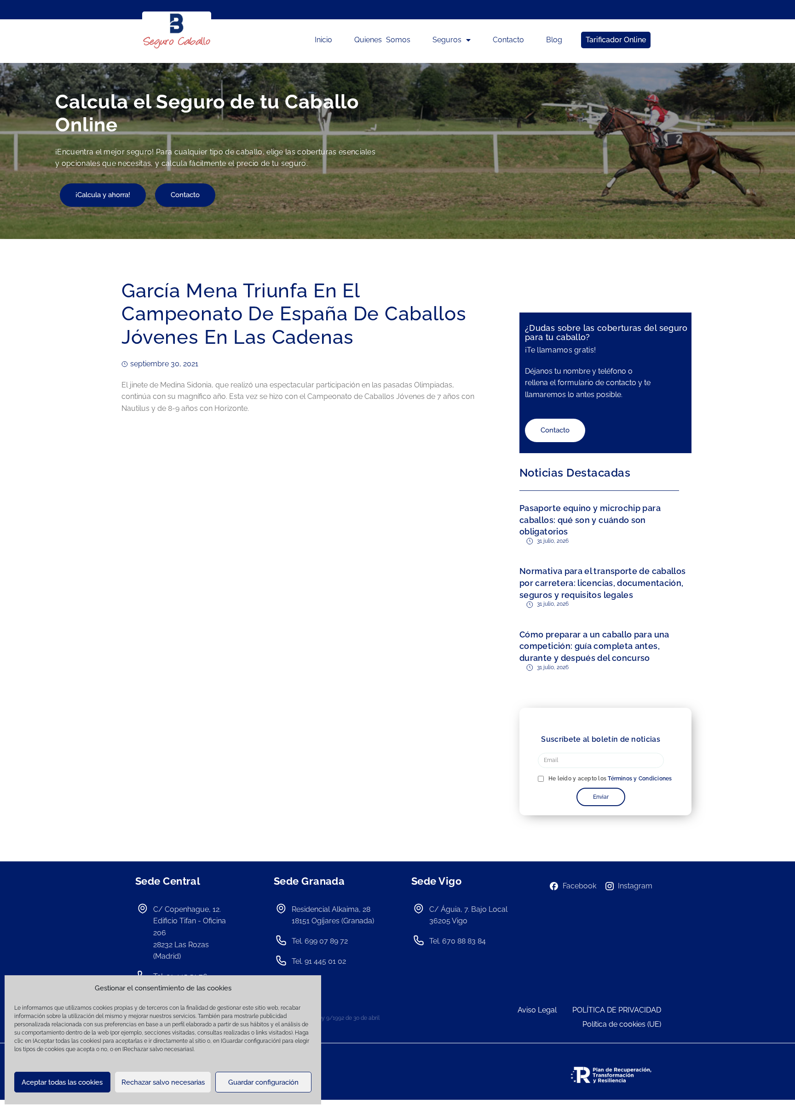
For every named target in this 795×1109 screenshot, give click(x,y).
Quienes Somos (382, 39)
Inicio (323, 39)
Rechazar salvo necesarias (163, 1082)
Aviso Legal (537, 1010)
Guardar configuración (263, 1082)
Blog (554, 39)
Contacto (508, 39)
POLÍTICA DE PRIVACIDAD (616, 1010)
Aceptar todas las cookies (62, 1082)
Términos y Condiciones (640, 778)
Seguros (446, 39)
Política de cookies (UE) (621, 1024)
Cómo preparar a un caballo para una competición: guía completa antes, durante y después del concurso (594, 646)
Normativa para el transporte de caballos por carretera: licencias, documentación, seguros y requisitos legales (602, 582)
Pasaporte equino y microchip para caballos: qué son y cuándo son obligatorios (590, 519)
